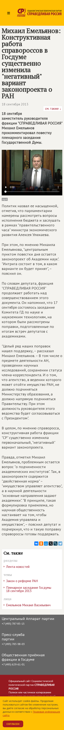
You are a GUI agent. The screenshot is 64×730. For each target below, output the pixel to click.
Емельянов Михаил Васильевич (28, 605)
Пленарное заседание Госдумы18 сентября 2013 (28, 589)
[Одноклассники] (41, 543)
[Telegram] (60, 543)
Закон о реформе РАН (22, 581)
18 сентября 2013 (15, 104)
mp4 (5, 199)
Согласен (12, 724)
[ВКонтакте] (36, 543)
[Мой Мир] (46, 543)
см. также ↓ (52, 108)
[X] (51, 543)
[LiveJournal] (55, 543)
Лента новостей (18, 567)
